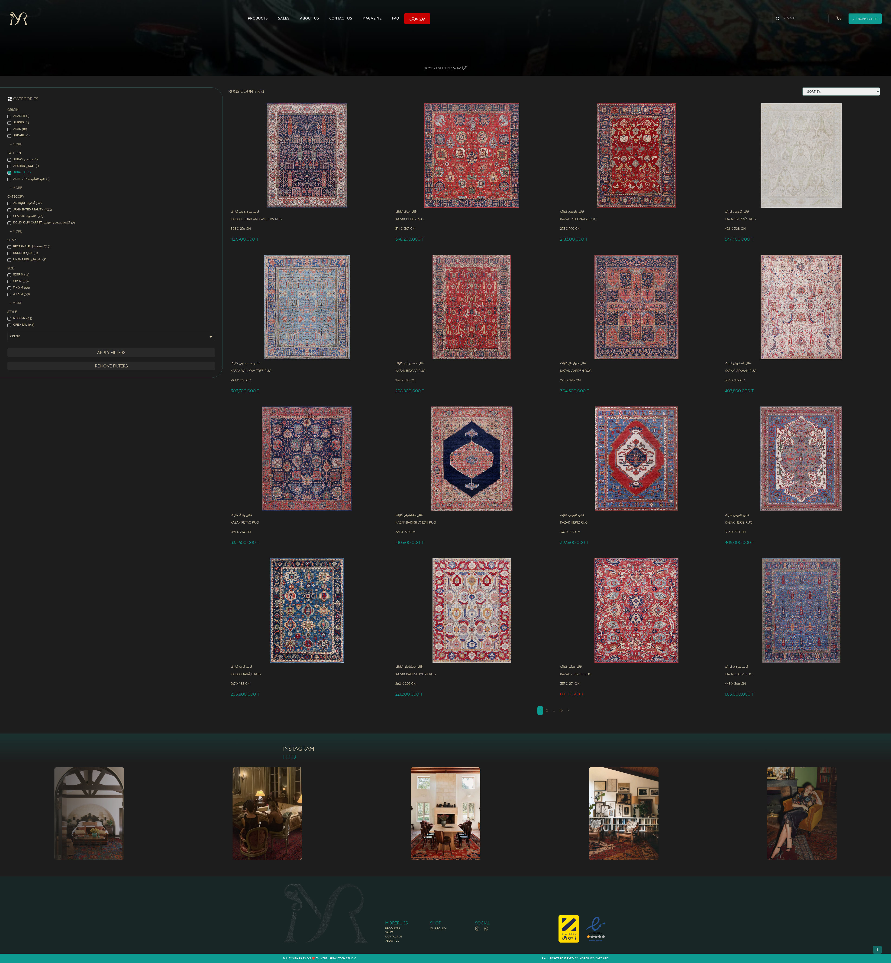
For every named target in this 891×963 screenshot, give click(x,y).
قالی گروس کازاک (737, 211)
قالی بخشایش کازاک (409, 515)
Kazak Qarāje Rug (246, 674)
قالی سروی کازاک (736, 666)
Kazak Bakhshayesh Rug (415, 522)
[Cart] (838, 18)
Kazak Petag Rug (409, 219)
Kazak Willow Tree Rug (251, 371)
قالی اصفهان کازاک (738, 363)
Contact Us (340, 18)
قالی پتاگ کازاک (406, 211)
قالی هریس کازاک (572, 515)
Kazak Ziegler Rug (575, 674)
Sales (284, 18)
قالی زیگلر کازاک (571, 666)
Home (428, 68)
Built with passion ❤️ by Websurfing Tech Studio (319, 958)
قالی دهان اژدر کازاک (409, 363)
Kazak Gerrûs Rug (740, 219)
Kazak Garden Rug (575, 371)
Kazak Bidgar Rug (410, 371)
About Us (309, 18)
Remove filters (111, 366)
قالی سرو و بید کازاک (245, 211)
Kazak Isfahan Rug (740, 371)
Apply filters (111, 352)
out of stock (571, 694)
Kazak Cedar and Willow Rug (256, 219)
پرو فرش (417, 18)
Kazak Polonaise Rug (578, 219)
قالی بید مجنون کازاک (245, 363)
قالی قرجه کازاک (241, 666)
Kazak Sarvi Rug (738, 674)
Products (258, 18)
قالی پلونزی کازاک (572, 211)
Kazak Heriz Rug (574, 522)
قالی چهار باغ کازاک (573, 363)
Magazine (372, 18)
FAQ (395, 18)
